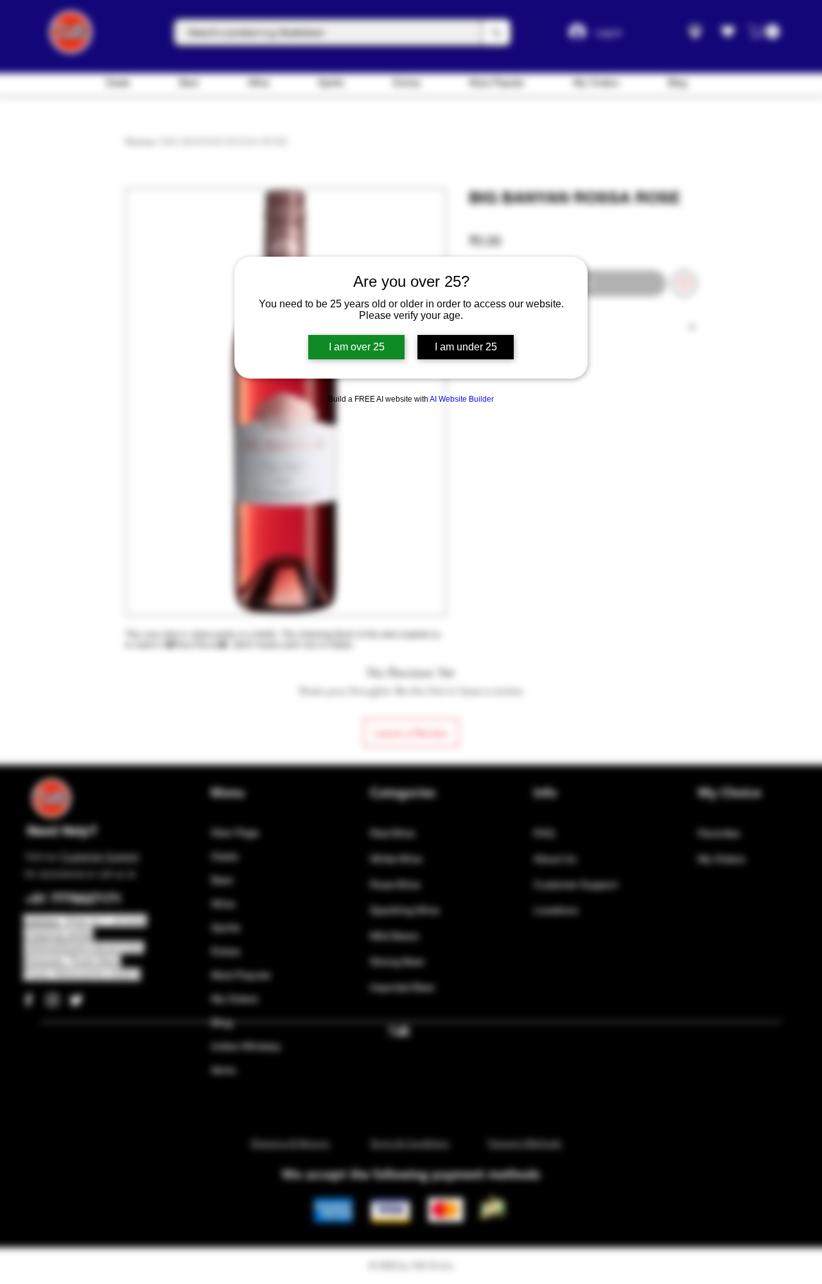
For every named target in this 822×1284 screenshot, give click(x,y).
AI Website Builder (462, 399)
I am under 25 (466, 346)
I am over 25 (357, 346)
